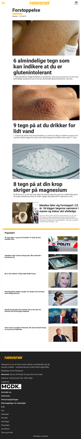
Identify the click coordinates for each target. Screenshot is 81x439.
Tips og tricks (7, 432)
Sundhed (5, 429)
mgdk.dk (5, 382)
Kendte (4, 418)
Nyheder (5, 414)
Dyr (2, 410)
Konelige (5, 421)
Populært (5, 425)
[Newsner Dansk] (40, 3)
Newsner (14, 16)
